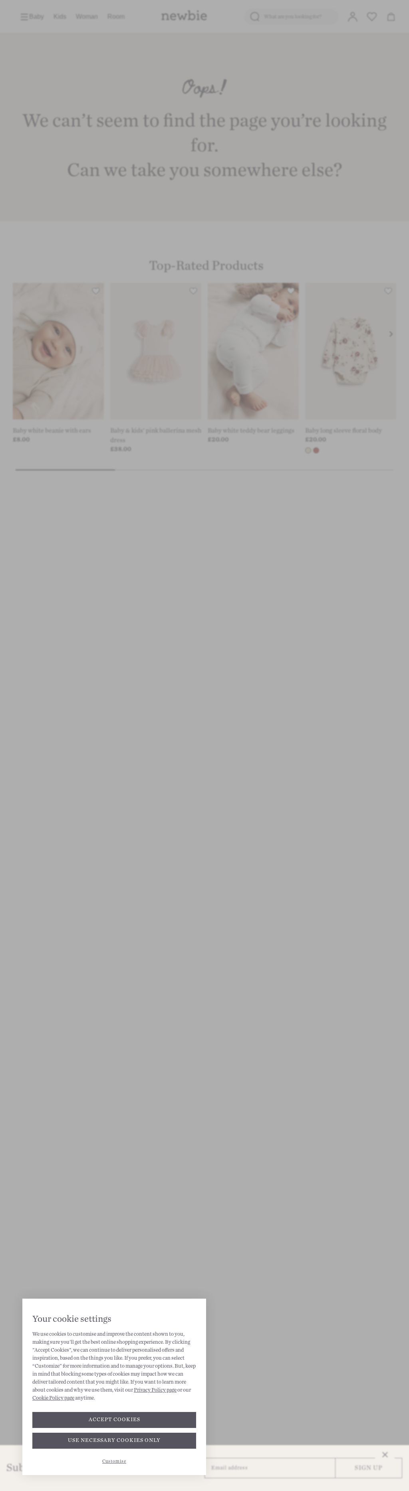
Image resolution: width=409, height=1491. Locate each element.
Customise (114, 1461)
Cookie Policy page (53, 1398)
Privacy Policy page (155, 1390)
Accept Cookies (114, 1419)
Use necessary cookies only (114, 1440)
